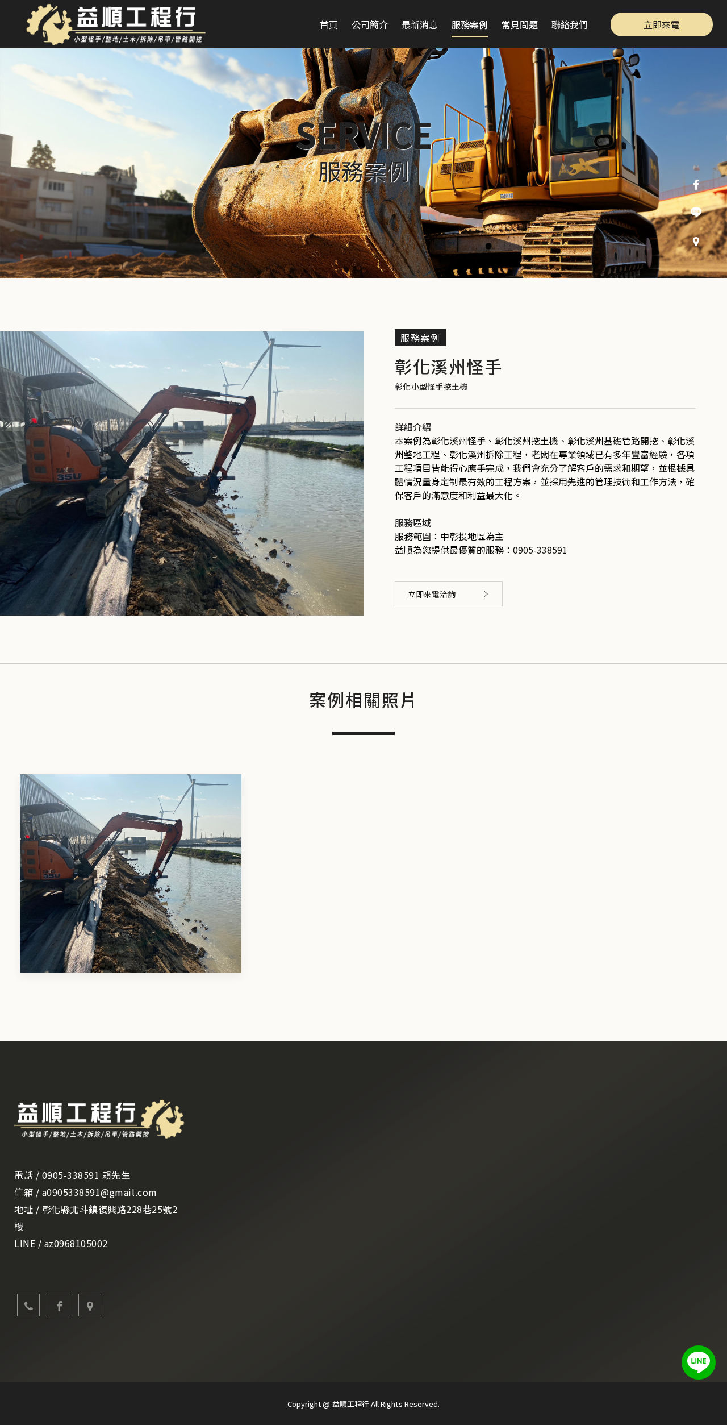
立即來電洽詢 (432, 594)
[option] (363, 163)
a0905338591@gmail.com (99, 1192)
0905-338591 (540, 549)
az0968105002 (76, 1243)
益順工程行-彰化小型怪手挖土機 (121, 24)
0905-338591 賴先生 (86, 1175)
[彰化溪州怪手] (130, 873)
